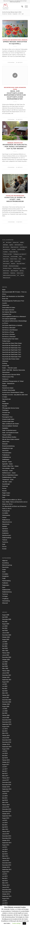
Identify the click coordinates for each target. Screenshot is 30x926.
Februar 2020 (6, 715)
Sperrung (21, 270)
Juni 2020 (5, 711)
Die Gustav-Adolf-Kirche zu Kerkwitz (12, 325)
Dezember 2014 (6, 836)
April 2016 (5, 800)
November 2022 (6, 657)
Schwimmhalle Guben (8, 419)
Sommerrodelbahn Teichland (10, 426)
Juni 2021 (5, 686)
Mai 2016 (4, 798)
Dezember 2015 (6, 809)
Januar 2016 (5, 807)
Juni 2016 (5, 796)
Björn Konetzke (6, 247)
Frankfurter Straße (21, 249)
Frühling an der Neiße (7, 254)
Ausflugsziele (6, 511)
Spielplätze (5, 428)
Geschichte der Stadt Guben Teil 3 (11, 350)
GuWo (24, 258)
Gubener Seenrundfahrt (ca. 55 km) (12, 499)
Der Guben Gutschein (8, 310)
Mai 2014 (4, 851)
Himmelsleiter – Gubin (8, 468)
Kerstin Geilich (17, 261)
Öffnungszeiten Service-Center (10, 408)
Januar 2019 (5, 737)
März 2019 (5, 733)
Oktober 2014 (6, 840)
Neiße (4, 401)
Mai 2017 (4, 771)
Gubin (20, 258)
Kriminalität (5, 266)
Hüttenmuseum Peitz (8, 377)
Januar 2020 (5, 717)
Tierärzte (4, 540)
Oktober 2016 (6, 787)
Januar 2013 (5, 887)
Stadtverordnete (20, 273)
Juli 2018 (4, 751)
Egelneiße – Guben (7, 464)
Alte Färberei (8, 242)
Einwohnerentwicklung (8, 446)
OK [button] (24, 923)
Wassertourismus (7, 522)
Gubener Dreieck (13, 258)
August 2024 (5, 624)
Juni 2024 (5, 626)
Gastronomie (5, 524)
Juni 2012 (5, 903)
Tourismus (5, 542)
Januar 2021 (5, 697)
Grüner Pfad (5, 365)
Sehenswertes (6, 515)
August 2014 (5, 845)
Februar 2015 (6, 831)
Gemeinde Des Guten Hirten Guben (12, 343)
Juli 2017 (4, 767)
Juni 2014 (5, 849)
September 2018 (6, 746)
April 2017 (5, 773)
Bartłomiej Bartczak (19, 244)
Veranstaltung (18, 142)
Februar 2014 (6, 858)
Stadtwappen (5, 459)
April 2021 (5, 691)
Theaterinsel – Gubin (8, 479)
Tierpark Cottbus (6, 435)
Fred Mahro (5, 251)
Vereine (4, 517)
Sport (3, 587)
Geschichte (5, 450)
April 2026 (5, 617)
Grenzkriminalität (14, 256)
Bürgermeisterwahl (14, 247)
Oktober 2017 (6, 762)
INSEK (11, 261)
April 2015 (5, 827)
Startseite (10, 13)
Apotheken (5, 531)
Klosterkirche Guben (7, 388)
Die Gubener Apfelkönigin (9, 318)
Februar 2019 (6, 735)
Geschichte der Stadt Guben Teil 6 (11, 356)
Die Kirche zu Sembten (8, 334)
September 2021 (6, 679)
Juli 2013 (4, 874)
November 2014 (6, 838)
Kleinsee (4, 385)
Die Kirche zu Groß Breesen (10, 330)
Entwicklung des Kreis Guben (10, 339)
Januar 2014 (5, 860)
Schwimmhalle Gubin (8, 421)
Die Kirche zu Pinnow (8, 332)
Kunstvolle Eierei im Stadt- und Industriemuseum (15, 199)
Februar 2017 (6, 778)
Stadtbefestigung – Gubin (9, 477)
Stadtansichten (6, 589)
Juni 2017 (5, 769)
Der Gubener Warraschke (9, 312)
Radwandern (5, 585)
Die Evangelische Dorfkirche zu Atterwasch (14, 316)
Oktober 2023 (6, 637)
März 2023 (5, 650)
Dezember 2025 (6, 619)
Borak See (5, 298)
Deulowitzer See (6, 314)
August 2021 (5, 682)
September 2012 (6, 896)
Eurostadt (14, 249)
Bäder (4, 289)
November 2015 (6, 811)
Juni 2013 (5, 876)
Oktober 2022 (6, 659)
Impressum (5, 379)
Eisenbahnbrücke (6, 249)
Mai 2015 (4, 825)
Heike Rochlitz (6, 261)
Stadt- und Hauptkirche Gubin (10, 432)
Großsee (4, 363)
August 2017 (5, 764)
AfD (3, 242)
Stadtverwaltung (6, 537)
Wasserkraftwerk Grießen (9, 437)
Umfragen (5, 596)
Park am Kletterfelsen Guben (10, 475)
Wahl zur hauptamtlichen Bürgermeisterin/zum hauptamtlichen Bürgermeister (15, 95)
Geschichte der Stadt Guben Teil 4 (11, 352)
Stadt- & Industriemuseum (9, 430)
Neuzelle (4, 406)
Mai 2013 (4, 878)
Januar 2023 (5, 655)
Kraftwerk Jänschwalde (8, 390)
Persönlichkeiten (6, 452)
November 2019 (6, 722)
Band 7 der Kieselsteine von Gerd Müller (13, 296)
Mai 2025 (4, 621)
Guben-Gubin (5, 258)
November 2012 (6, 892)
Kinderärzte (5, 533)
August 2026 (5, 615)
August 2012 (5, 898)
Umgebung (24, 39)
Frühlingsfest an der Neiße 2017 (19, 254)
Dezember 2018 (6, 740)
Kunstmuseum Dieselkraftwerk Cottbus (13, 392)
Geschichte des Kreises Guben (10, 359)
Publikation (5, 583)
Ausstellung (6, 39)
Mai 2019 (4, 731)
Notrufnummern (6, 535)
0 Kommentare (11, 62)
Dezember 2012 (6, 889)
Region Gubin (6, 495)
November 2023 (6, 635)
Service (4, 546)
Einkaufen (5, 444)
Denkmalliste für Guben (8, 307)
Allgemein (5, 560)
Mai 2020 (4, 713)
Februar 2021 (6, 695)
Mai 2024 (4, 628)
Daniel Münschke (23, 247)
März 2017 (5, 775)
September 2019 (6, 724)
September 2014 (6, 842)
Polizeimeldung (6, 580)
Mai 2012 (4, 905)
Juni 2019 (5, 729)
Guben (16, 87)
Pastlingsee (5, 410)
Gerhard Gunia (6, 256)
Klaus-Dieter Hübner (21, 263)
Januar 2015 (5, 834)
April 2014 (5, 854)
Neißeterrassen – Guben (9, 473)
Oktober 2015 (6, 813)
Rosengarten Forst (7, 417)
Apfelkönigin (5, 244)
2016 (20, 13)
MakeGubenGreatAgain (13, 266)
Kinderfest (13, 263)
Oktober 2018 (6, 744)
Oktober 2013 (6, 867)
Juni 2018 (5, 753)
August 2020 (5, 706)
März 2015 (5, 829)
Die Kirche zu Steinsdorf (8, 336)
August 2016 (5, 791)
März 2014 (5, 856)
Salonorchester (6, 270)
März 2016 (5, 802)
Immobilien (5, 513)
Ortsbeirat (24, 268)
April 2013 (5, 880)
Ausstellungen (6, 484)
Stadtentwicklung (7, 592)
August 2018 (5, 749)
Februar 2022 (6, 670)
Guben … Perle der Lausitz (9, 368)
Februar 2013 (6, 885)
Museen (4, 490)
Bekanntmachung (16, 39)
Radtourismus (6, 519)
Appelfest (11, 244)
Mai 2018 (4, 755)
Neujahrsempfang (16, 268)
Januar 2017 (5, 780)
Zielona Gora (5, 441)
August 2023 (5, 639)
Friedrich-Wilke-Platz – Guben (10, 466)
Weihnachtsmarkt (6, 277)
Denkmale (5, 486)
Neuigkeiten (15, 13)
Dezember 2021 (6, 675)
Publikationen (6, 455)
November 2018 (6, 742)
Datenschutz (5, 305)
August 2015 (5, 818)
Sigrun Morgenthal (14, 270)
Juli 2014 (4, 847)
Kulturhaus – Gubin (7, 470)
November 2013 (6, 865)
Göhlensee (5, 361)
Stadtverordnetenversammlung (9, 275)
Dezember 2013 (6, 863)
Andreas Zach (16, 242)
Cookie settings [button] (16, 923)
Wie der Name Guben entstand (10, 439)
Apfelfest (22, 242)
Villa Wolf (22, 275)
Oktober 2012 (6, 894)
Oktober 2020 (6, 704)
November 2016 (6, 784)
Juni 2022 (5, 662)
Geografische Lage (7, 448)
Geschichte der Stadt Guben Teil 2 (11, 348)
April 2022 (5, 666)
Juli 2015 (4, 820)
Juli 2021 (4, 684)
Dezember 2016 (6, 782)
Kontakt (4, 549)
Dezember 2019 (6, 720)
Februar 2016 (6, 804)
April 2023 (5, 648)
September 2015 (6, 816)
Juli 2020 (4, 708)
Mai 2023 (4, 646)
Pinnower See (6, 412)
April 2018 (5, 758)
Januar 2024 (5, 632)
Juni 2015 (5, 822)
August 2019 (5, 726)
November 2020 (6, 702)
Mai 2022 (4, 664)
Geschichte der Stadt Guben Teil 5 (11, 354)
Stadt (3, 544)
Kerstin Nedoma (6, 263)
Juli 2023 (4, 641)
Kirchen (4, 488)
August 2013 (5, 871)
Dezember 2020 (6, 699)
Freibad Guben (6, 341)
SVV (18, 275)
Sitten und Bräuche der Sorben (10, 423)
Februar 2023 (6, 653)
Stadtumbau (12, 273)
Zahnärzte (5, 528)
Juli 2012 (4, 901)
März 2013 (5, 883)
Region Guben (6, 493)
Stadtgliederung (6, 457)
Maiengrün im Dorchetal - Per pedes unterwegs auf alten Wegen (15, 146)
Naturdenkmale (6, 399)
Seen (3, 497)
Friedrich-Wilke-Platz (13, 251)
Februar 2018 (6, 760)
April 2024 (5, 630)
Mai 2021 (4, 688)
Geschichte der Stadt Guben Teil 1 (11, 345)
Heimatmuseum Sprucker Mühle (11, 374)
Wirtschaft (5, 603)
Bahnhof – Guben (7, 461)
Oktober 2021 (6, 677)
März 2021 (5, 693)
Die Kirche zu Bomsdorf (8, 327)
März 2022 (5, 668)
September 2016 (6, 789)
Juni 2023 (5, 644)
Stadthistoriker (6, 273)
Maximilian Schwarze (7, 268)
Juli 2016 (4, 793)
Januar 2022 (5, 673)
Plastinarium (5, 415)
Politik (15, 89)
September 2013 (6, 869)
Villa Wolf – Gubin (7, 482)
